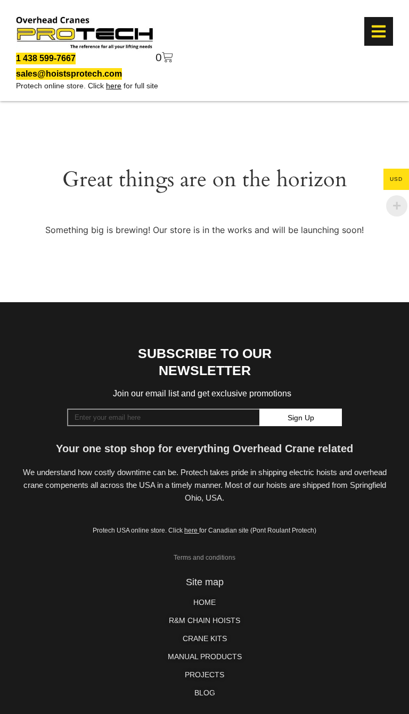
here (113, 85)
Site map (205, 582)
